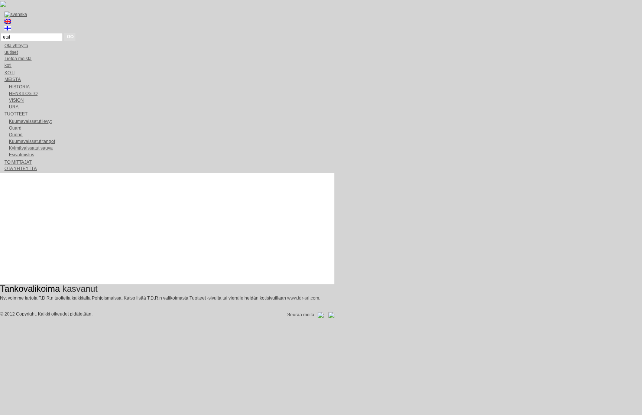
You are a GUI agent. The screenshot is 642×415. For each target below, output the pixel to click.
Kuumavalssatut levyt (30, 121)
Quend (16, 134)
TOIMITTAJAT (18, 162)
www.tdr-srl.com (303, 298)
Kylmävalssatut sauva (31, 148)
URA (14, 107)
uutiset (11, 52)
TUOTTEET (15, 114)
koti (8, 65)
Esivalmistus (21, 154)
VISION (16, 100)
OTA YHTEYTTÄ (20, 168)
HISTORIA (19, 86)
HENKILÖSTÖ (23, 93)
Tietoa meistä (18, 58)
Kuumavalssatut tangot (32, 141)
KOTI (9, 72)
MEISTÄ (12, 79)
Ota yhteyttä (16, 45)
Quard (15, 128)
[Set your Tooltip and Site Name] (3, 5)
